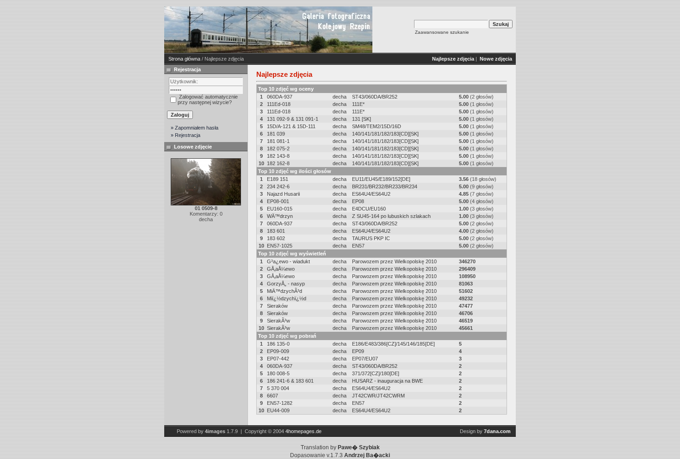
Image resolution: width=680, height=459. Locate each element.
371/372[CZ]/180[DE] (375, 373)
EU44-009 (278, 410)
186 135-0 (278, 344)
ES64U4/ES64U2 (371, 194)
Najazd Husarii (283, 194)
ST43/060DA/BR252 (374, 96)
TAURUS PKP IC (371, 238)
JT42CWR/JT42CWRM (378, 395)
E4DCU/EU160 (369, 208)
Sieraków (277, 306)
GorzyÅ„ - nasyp (286, 283)
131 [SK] (361, 119)
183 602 (276, 238)
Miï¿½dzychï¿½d (286, 298)
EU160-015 (279, 208)
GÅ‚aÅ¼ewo (281, 269)
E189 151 (277, 179)
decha (339, 96)
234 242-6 (278, 186)
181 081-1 (278, 141)
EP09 (358, 351)
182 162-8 (278, 163)
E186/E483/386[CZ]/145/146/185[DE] (393, 344)
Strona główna (184, 59)
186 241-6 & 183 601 (290, 381)
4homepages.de (303, 431)
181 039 (276, 133)
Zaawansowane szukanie (442, 32)
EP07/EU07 (365, 358)
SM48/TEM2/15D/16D (376, 126)
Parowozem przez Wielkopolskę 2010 (394, 261)
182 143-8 (278, 156)
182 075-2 (278, 148)
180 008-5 (278, 373)
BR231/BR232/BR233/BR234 (384, 186)
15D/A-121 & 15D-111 (291, 126)
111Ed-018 (279, 104)
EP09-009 (278, 351)
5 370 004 (278, 388)
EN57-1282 (279, 403)
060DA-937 (279, 96)
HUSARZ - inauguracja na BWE (387, 381)
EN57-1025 (279, 245)
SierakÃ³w (278, 320)
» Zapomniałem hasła (194, 127)
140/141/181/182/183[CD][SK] (385, 133)
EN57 (358, 245)
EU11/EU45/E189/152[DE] (381, 179)
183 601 (276, 231)
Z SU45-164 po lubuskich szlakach (391, 216)
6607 (272, 395)
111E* (358, 104)
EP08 (358, 201)
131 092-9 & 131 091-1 (292, 119)
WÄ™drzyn (280, 216)
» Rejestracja (185, 135)
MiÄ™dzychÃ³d (284, 291)
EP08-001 (278, 201)
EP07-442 (278, 358)
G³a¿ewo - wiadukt (288, 261)
